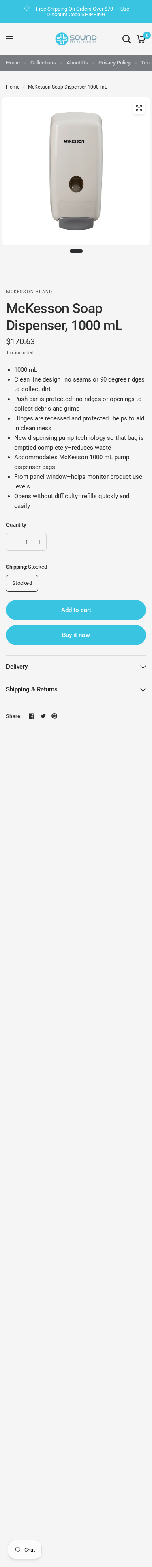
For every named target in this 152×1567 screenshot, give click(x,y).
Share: (14, 716)
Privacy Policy (114, 63)
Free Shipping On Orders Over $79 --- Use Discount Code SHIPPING (82, 11)
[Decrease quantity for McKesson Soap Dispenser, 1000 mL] (12, 541)
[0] (139, 39)
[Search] (126, 39)
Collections (43, 63)
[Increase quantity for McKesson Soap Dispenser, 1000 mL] (39, 541)
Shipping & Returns (32, 689)
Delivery (17, 666)
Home (13, 63)
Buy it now (76, 635)
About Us (77, 63)
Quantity (16, 525)
